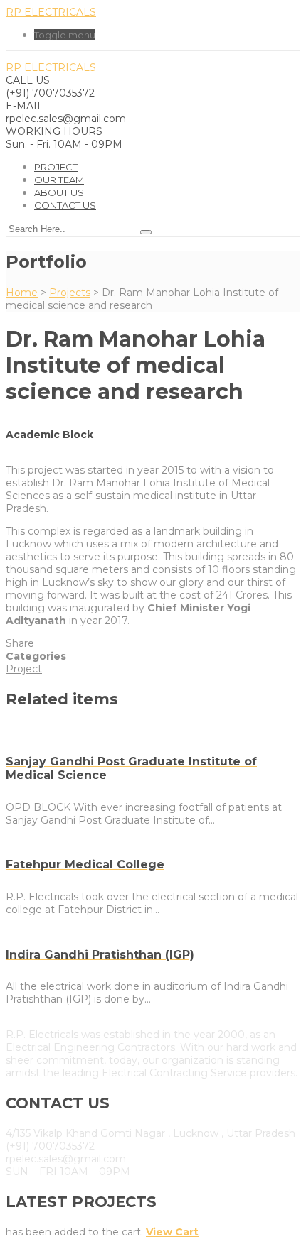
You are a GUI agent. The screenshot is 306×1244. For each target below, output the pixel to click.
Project (56, 167)
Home (22, 292)
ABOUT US (59, 192)
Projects (69, 292)
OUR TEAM (59, 179)
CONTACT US (65, 205)
